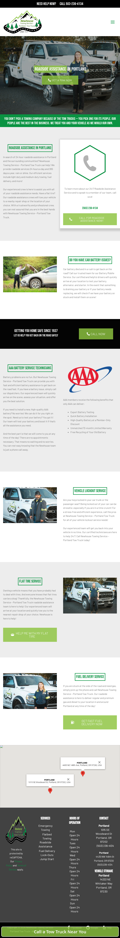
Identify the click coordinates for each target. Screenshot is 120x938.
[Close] (68, 779)
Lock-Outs (47, 855)
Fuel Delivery (47, 851)
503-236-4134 (74, 4)
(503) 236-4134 (90, 208)
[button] (50, 791)
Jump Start (47, 859)
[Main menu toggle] (113, 22)
